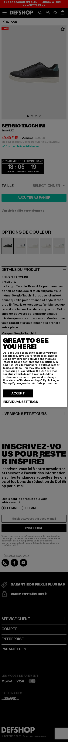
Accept (18, 393)
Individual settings (20, 402)
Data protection (47, 383)
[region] (34, 371)
